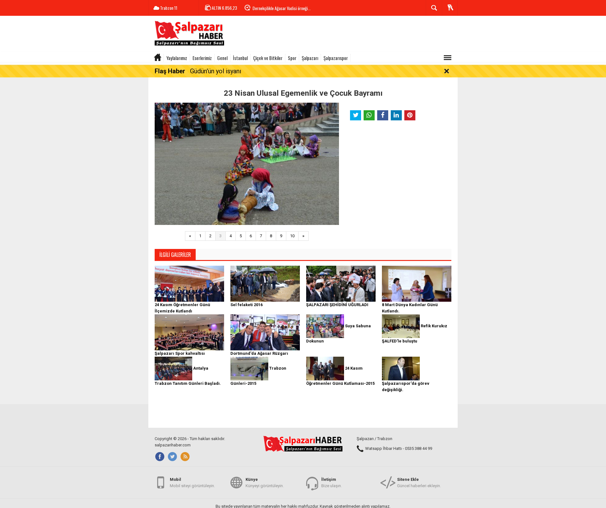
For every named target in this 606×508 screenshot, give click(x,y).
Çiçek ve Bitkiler (267, 57)
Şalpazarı (310, 57)
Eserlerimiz (202, 57)
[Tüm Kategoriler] (447, 58)
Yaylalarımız (176, 57)
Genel (222, 57)
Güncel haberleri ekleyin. (419, 482)
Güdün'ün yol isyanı (215, 71)
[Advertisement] (343, 35)
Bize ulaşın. (331, 482)
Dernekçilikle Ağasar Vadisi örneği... (281, 8)
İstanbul (240, 57)
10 (292, 235)
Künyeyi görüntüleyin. (265, 482)
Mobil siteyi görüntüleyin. (192, 482)
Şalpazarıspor (336, 57)
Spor (292, 57)
